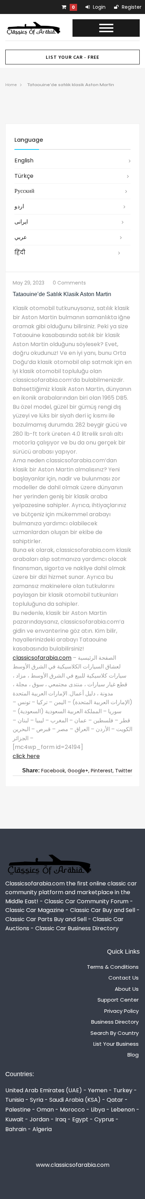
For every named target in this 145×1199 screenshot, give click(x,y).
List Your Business (116, 1043)
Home (11, 84)
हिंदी (19, 252)
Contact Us (123, 977)
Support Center (118, 999)
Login (99, 6)
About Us (127, 989)
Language (28, 140)
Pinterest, (102, 770)
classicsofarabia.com (42, 658)
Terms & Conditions (113, 966)
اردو (19, 206)
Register (130, 6)
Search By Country (114, 1033)
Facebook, (53, 770)
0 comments (69, 282)
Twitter (123, 770)
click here (26, 756)
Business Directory (115, 1021)
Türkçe (23, 176)
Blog (133, 1054)
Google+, (78, 770)
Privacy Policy (121, 1011)
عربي (20, 237)
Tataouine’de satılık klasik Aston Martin (70, 84)
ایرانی (21, 222)
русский (24, 191)
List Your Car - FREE (72, 57)
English (23, 160)
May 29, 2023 (28, 282)
